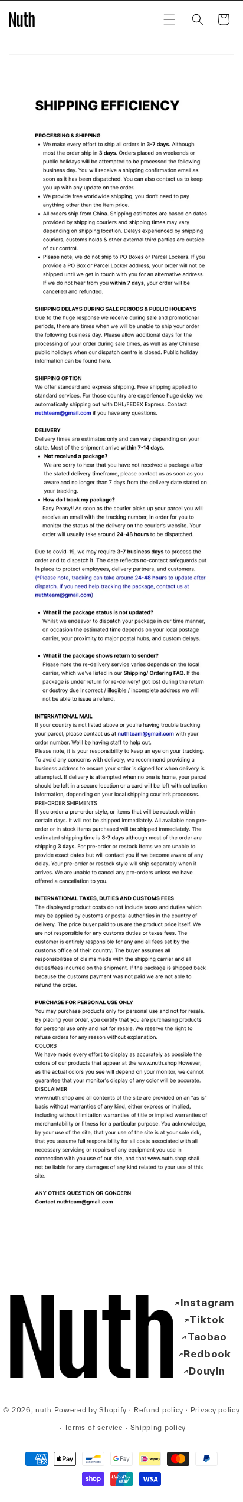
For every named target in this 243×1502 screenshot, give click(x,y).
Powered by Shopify (90, 1409)
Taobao (207, 1336)
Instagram (207, 1302)
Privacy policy (215, 1410)
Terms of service (93, 1427)
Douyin (207, 1370)
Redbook (207, 1353)
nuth (43, 1409)
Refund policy (158, 1410)
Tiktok (207, 1319)
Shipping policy (158, 1427)
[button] (169, 19)
